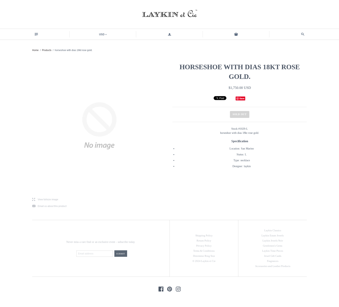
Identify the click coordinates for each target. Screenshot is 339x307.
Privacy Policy (204, 245)
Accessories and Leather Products (272, 266)
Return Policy (204, 240)
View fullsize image (45, 199)
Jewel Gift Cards (272, 255)
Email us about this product (49, 206)
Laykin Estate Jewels (273, 235)
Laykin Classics (272, 230)
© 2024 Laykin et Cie (204, 261)
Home (35, 50)
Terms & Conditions (204, 250)
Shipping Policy (204, 235)
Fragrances (272, 261)
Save (242, 98)
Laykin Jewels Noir (272, 240)
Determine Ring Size (204, 255)
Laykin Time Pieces (272, 250)
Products (46, 50)
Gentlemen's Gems (272, 245)
